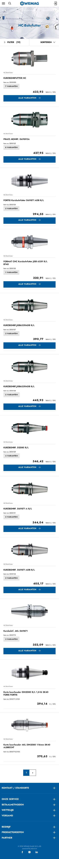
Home (4, 10)
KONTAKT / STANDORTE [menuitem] (15, 787)
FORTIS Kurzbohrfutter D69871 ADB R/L (23, 200)
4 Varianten (11, 456)
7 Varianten (11, 86)
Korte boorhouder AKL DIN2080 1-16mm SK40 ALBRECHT (26, 746)
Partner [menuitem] (7, 837)
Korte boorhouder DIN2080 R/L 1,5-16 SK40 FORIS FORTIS (25, 693)
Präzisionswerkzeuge (30, 10)
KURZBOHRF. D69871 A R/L (17, 508)
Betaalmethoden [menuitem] (13, 804)
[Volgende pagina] (32, 773)
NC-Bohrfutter (8, 72)
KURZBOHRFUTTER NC (14, 78)
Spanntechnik (47, 10)
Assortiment (14, 10)
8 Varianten (11, 147)
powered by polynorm (29, 848)
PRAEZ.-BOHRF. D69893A (16, 139)
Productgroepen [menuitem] (13, 832)
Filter (13, 42)
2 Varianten (11, 394)
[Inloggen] (55, 3)
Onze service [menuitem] (10, 799)
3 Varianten (11, 333)
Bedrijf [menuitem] (6, 826)
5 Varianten (11, 208)
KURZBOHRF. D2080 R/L (16, 447)
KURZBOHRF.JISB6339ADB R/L (19, 325)
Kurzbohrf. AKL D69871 (15, 631)
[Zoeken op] (9, 3)
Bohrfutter (5, 13)
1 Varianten (11, 272)
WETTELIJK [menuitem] (8, 810)
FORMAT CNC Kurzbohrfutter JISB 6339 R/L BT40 (25, 263)
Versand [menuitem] (7, 815)
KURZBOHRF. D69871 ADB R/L (19, 569)
